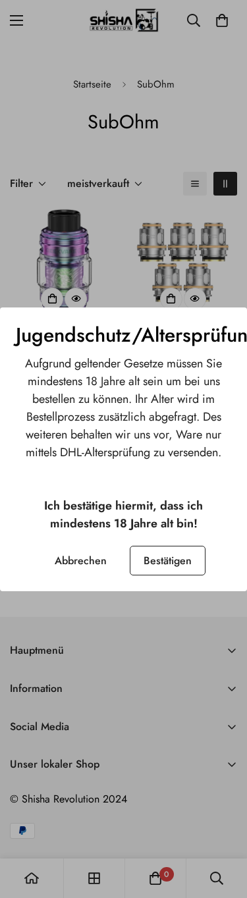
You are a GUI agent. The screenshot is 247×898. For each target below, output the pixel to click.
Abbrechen (81, 560)
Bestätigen (168, 560)
